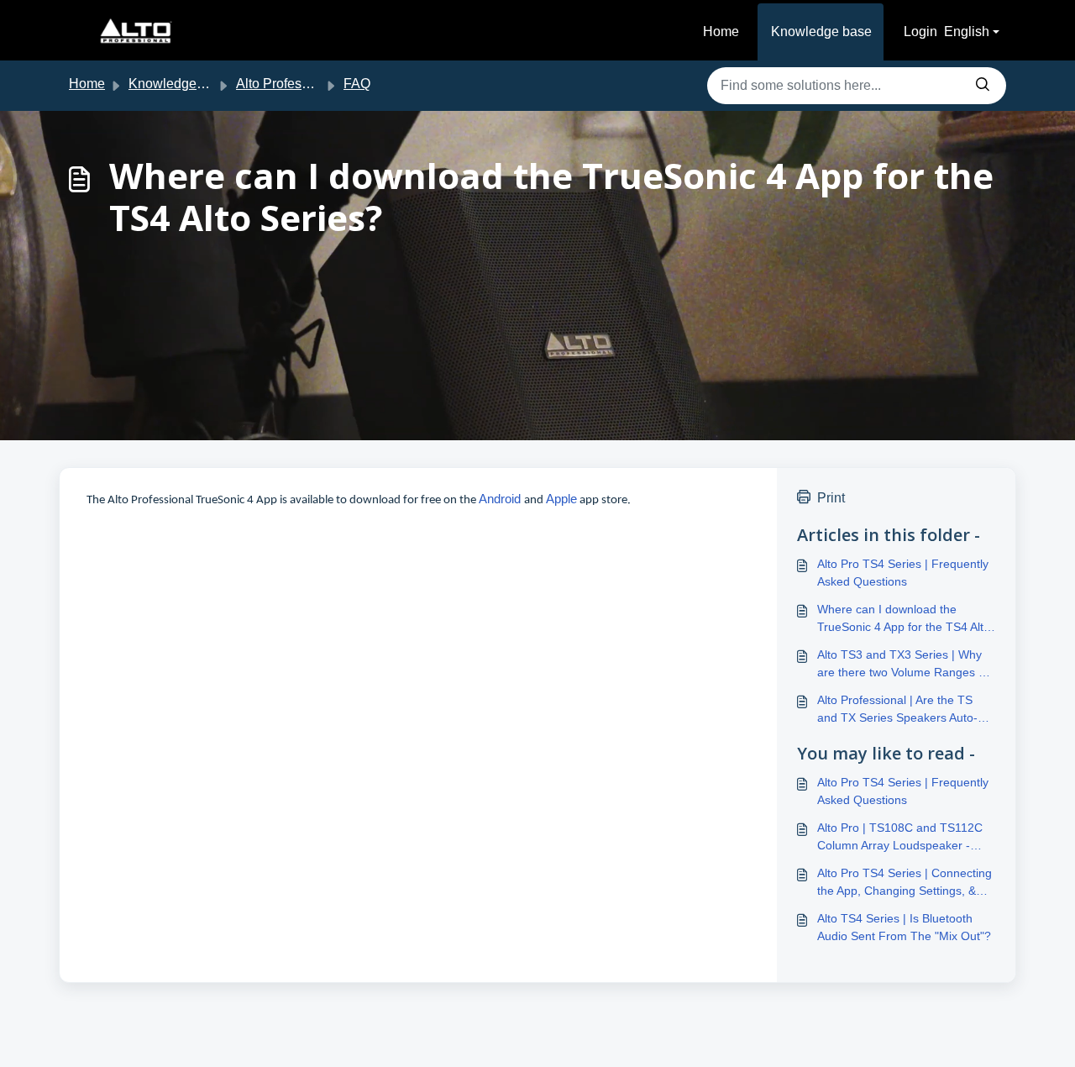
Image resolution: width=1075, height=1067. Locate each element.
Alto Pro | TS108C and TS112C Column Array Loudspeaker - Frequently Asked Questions (900, 837)
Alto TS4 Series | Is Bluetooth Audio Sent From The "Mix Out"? (904, 927)
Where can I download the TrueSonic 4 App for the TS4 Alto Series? (903, 619)
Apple (561, 498)
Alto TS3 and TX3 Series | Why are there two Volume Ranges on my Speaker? (904, 664)
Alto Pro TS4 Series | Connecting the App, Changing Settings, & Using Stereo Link (904, 883)
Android (501, 498)
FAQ (356, 83)
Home (721, 31)
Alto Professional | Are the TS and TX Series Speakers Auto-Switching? (897, 710)
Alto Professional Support (312, 83)
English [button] (966, 31)
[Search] (982, 85)
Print (831, 498)
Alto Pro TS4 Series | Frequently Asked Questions (902, 572)
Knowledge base (821, 31)
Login (920, 31)
